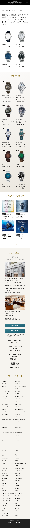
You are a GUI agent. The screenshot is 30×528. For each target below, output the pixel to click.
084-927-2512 (15, 367)
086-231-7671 (15, 359)
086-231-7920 (15, 350)
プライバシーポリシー (15, 520)
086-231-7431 (15, 342)
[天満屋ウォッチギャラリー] (15, 2)
